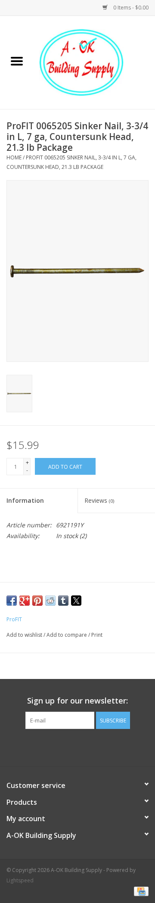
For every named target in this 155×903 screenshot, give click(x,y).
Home (14, 157)
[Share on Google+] (24, 600)
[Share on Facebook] (11, 600)
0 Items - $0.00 (130, 7)
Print (96, 634)
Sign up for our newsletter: (77, 700)
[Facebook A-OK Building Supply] (77, 747)
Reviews (99, 500)
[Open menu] (17, 60)
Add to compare (67, 634)
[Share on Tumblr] (63, 600)
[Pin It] (37, 600)
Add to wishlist (24, 634)
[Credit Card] (140, 891)
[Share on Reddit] (50, 600)
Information (25, 500)
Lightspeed (20, 880)
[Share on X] (76, 600)
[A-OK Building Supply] (94, 62)
